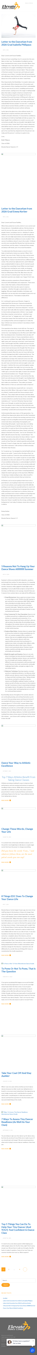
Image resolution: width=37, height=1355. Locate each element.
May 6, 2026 (6, 49)
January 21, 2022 (7, 1081)
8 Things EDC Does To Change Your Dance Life (17, 897)
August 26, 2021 (7, 1238)
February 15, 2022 (7, 976)
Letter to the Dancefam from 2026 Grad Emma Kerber (16, 210)
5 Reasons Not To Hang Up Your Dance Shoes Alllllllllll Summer (18, 568)
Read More (5, 800)
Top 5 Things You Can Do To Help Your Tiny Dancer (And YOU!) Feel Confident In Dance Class (17, 1228)
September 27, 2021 (8, 1130)
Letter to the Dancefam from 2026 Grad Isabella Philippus (16, 43)
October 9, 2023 (7, 771)
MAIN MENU (29, 3)
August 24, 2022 (7, 837)
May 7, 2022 (6, 904)
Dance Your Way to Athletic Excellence (13, 1308)
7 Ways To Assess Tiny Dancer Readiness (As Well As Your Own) (17, 1122)
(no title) (5, 1298)
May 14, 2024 (6, 574)
